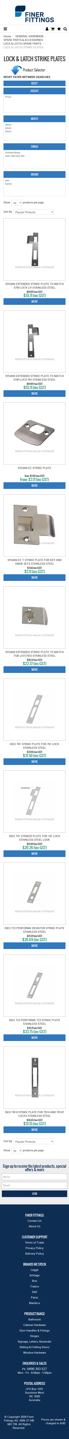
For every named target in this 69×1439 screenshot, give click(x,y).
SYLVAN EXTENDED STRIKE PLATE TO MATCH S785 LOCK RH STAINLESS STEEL (34, 377)
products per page (33, 202)
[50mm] (34, 131)
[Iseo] (34, 180)
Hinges (34, 1336)
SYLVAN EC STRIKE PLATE (34, 468)
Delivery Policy (34, 1253)
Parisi (34, 1297)
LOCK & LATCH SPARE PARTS (22, 43)
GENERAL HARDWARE (29, 36)
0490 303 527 (37, 1369)
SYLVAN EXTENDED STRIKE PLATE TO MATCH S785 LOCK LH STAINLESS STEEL (34, 285)
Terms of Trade (34, 1242)
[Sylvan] (34, 183)
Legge (34, 1270)
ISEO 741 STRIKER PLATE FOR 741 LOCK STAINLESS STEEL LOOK (34, 837)
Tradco (34, 1286)
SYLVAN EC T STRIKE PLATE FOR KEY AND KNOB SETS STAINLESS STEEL (35, 561)
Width (34, 119)
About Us (34, 1226)
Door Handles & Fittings (35, 1330)
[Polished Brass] (34, 152)
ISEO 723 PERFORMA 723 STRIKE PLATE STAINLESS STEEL (34, 1022)
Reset (34, 83)
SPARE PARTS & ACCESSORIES (23, 40)
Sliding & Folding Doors (34, 1347)
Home (7, 36)
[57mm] (34, 96)
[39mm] (34, 124)
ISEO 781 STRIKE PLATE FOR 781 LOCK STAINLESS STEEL (34, 745)
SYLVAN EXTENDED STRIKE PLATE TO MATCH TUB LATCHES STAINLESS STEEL (34, 653)
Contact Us (35, 1220)
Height (35, 91)
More (34, 301)
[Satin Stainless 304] (34, 155)
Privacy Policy (35, 1248)
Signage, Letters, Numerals (34, 1341)
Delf (34, 1292)
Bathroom (34, 1319)
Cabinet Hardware (34, 1325)
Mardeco (34, 1303)
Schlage (34, 1275)
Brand (34, 174)
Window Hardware (34, 1352)
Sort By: (8, 211)
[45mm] (34, 128)
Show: (7, 202)
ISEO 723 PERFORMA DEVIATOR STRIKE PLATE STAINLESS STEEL (34, 930)
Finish (34, 146)
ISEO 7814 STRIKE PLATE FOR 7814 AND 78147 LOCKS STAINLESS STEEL (34, 1114)
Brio (34, 1281)
